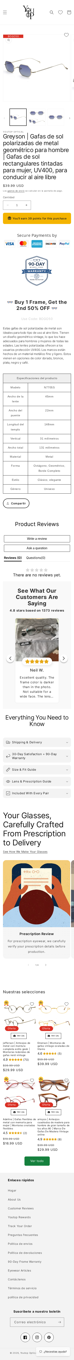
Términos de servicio (22, 1288)
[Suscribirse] (59, 1322)
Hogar (12, 1190)
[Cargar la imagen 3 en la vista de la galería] (55, 117)
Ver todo (37, 1161)
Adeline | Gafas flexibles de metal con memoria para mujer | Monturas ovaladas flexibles (19, 1124)
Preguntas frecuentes (23, 1235)
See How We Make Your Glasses (25, 851)
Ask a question (37, 548)
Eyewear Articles (19, 1270)
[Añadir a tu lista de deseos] (66, 35)
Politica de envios (20, 1243)
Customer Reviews (21, 1208)
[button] (5, 12)
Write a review (37, 538)
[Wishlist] (60, 12)
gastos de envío (16, 191)
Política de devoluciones (25, 1252)
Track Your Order (20, 1226)
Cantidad (8, 197)
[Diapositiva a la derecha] (69, 118)
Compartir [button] (18, 503)
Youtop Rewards (19, 1217)
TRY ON (20, 1036)
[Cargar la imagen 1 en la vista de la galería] (18, 117)
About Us (14, 1199)
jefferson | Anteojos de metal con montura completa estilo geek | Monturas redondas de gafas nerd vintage (16, 1049)
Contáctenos (17, 1279)
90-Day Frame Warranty (25, 1261)
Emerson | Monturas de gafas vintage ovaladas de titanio (53, 1045)
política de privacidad (23, 1297)
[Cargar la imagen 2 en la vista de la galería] (36, 117)
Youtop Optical (28, 1353)
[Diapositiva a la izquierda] (4, 118)
